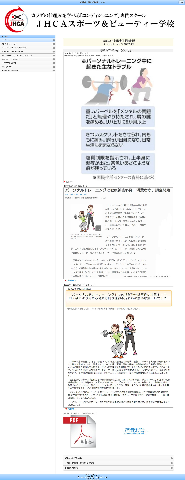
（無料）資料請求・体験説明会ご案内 (79, 463)
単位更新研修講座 (71, 468)
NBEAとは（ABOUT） (74, 458)
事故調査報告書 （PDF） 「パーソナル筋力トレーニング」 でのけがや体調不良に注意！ (135, 431)
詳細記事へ (72, 280)
